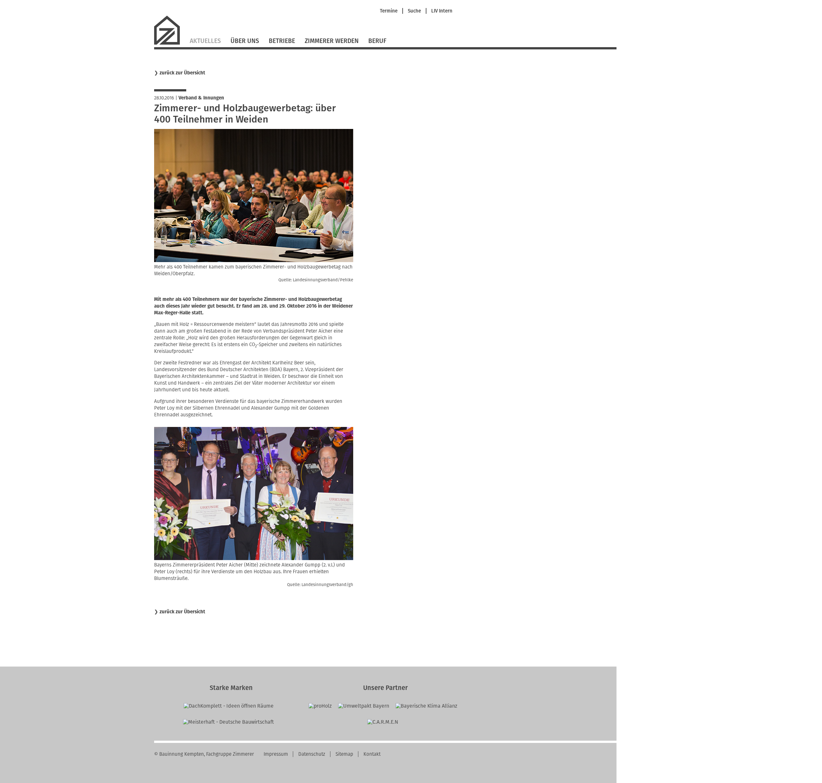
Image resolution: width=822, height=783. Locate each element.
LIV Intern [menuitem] (441, 11)
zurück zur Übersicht (182, 73)
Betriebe (282, 41)
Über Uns (245, 41)
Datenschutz (311, 754)
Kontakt (371, 754)
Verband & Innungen (201, 98)
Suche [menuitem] (414, 11)
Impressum (276, 754)
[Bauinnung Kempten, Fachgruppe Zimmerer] (169, 44)
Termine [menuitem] (389, 11)
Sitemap (344, 754)
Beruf (377, 41)
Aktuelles (205, 41)
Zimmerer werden (332, 41)
